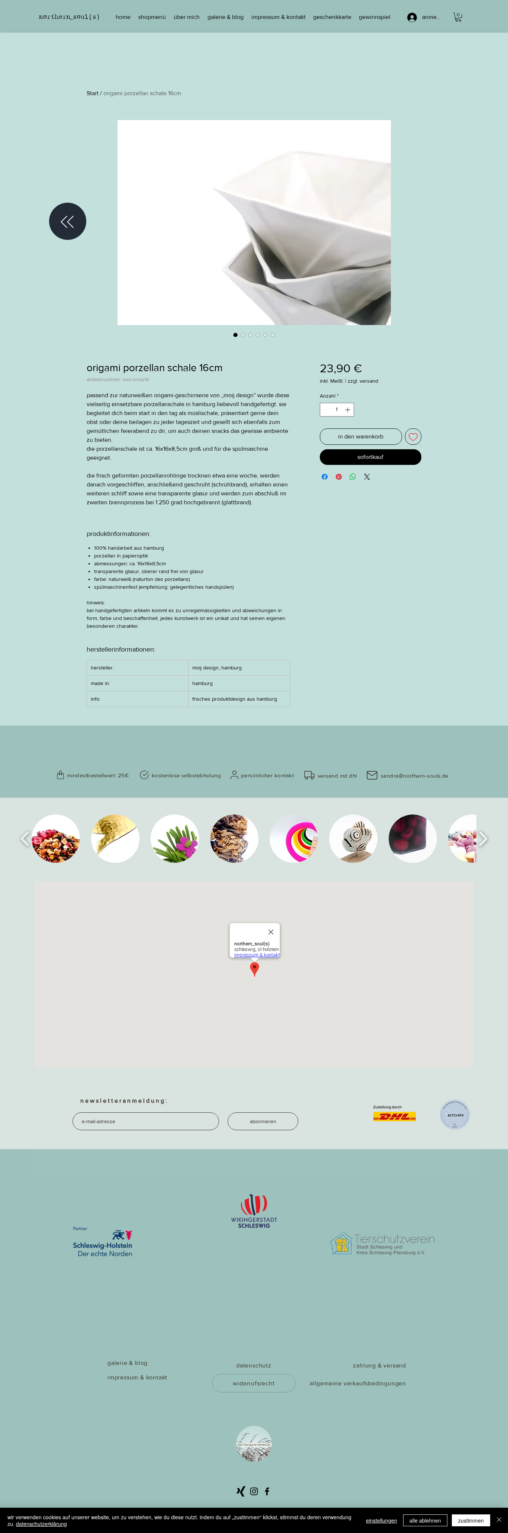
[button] (458, 17)
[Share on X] (367, 476)
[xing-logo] (241, 1491)
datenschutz (253, 1365)
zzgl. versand (363, 381)
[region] (67, 222)
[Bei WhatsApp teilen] (352, 476)
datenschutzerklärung (41, 1523)
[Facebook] (267, 1491)
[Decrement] (325, 409)
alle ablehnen (425, 1520)
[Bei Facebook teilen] (324, 476)
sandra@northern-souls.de (414, 775)
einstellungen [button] (381, 1520)
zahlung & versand (379, 1365)
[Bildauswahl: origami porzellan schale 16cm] (235, 334)
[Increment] (348, 409)
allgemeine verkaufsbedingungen (358, 1383)
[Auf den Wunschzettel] (413, 436)
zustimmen (471, 1520)
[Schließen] (499, 1520)
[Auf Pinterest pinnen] (338, 476)
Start (93, 93)
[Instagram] (254, 1491)
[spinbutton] (337, 409)
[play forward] (483, 838)
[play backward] (25, 838)
